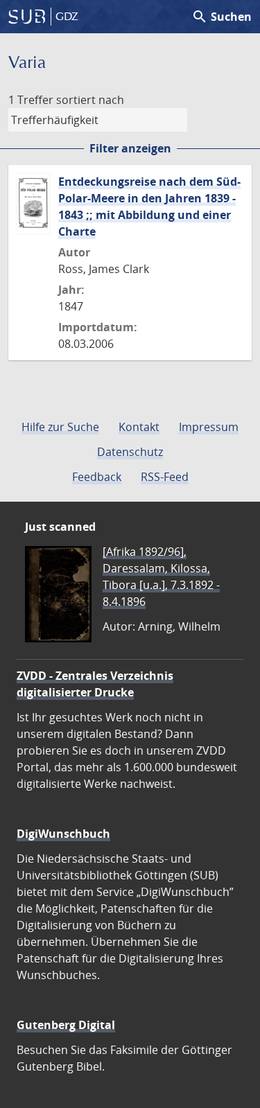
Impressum (209, 426)
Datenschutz (130, 451)
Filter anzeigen (130, 148)
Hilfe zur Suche (60, 426)
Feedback (96, 476)
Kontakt (139, 426)
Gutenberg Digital (66, 1024)
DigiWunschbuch (63, 833)
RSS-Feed (165, 476)
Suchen (221, 16)
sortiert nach (90, 99)
